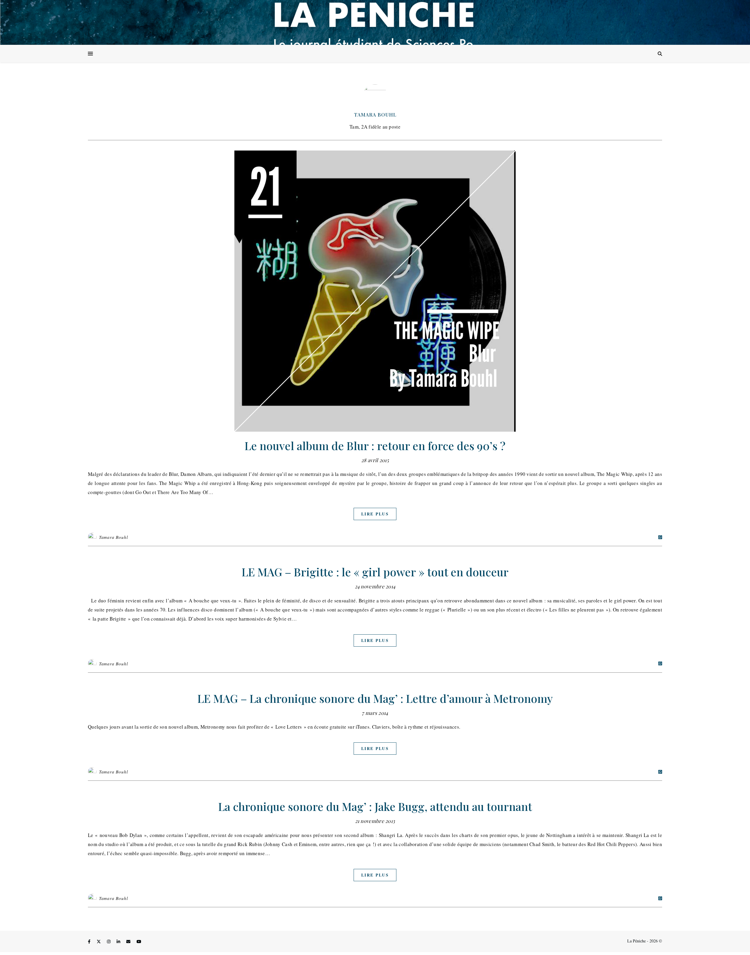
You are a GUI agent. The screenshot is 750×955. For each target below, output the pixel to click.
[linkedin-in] (119, 941)
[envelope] (129, 941)
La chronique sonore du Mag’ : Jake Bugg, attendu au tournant (375, 806)
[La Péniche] (375, 22)
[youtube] (139, 941)
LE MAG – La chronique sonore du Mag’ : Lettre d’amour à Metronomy (375, 698)
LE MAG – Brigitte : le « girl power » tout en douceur (375, 571)
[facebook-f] (90, 941)
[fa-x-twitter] (99, 941)
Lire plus (375, 514)
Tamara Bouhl (375, 114)
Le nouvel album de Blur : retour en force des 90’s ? (375, 445)
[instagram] (109, 941)
